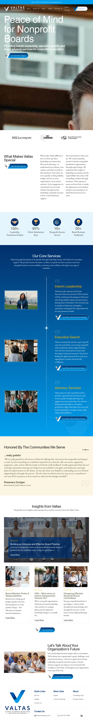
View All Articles (47, 627)
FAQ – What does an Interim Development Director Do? (45, 593)
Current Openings (67, 8)
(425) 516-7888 (40, 2)
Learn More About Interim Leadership (74, 317)
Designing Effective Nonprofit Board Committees (73, 593)
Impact (44, 9)
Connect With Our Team (63, 674)
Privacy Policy (84, 719)
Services (35, 9)
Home (28, 9)
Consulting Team (78, 692)
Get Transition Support (18, 55)
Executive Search (78, 696)
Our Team (57, 9)
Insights (50, 9)
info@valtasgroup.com (55, 2)
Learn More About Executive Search (73, 368)
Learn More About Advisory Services (73, 419)
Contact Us (81, 9)
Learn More (15, 551)
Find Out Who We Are (18, 166)
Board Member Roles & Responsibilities (17, 591)
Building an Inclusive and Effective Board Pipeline (35, 541)
